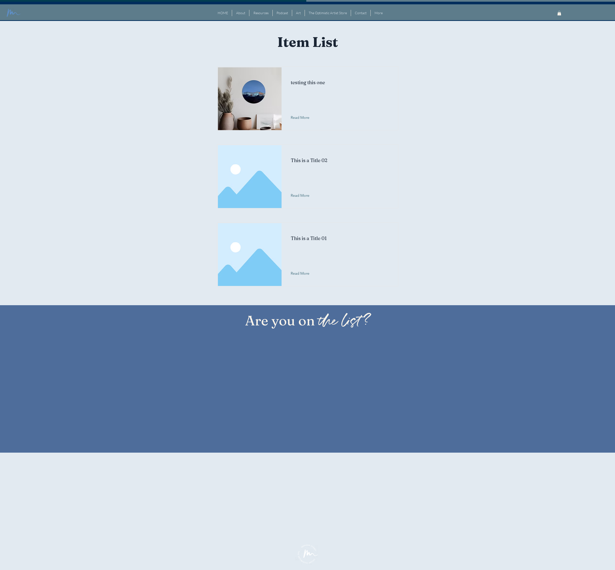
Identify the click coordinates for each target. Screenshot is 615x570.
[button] (559, 13)
